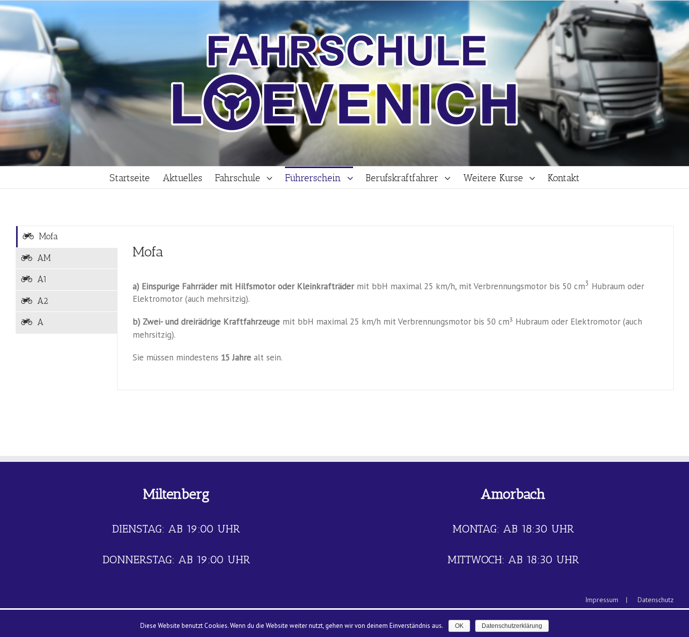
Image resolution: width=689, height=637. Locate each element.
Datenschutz (656, 599)
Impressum (601, 599)
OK (459, 625)
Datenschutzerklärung (512, 625)
